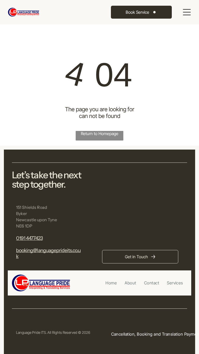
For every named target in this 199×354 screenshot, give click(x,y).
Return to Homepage (99, 133)
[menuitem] (111, 282)
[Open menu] (187, 12)
